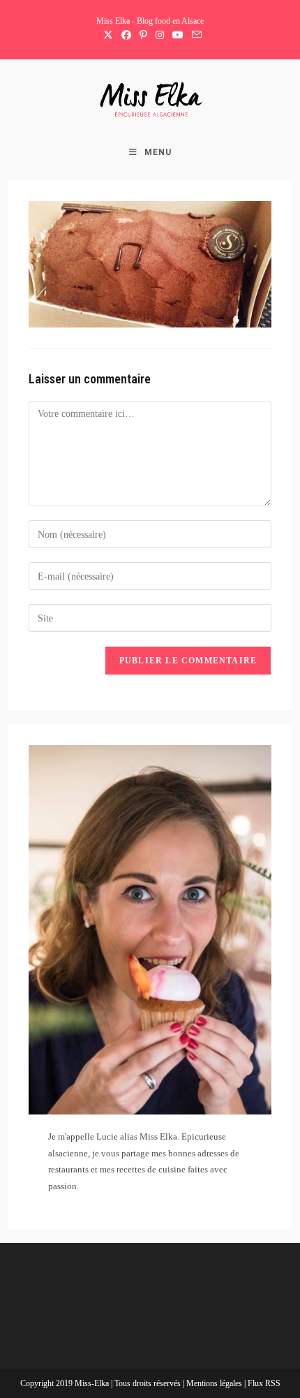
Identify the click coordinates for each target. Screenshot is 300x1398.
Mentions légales (215, 1383)
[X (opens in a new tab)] (108, 35)
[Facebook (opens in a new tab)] (126, 35)
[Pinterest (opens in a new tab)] (143, 35)
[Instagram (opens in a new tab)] (159, 35)
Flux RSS (264, 1383)
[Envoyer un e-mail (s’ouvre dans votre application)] (195, 35)
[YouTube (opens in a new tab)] (178, 35)
